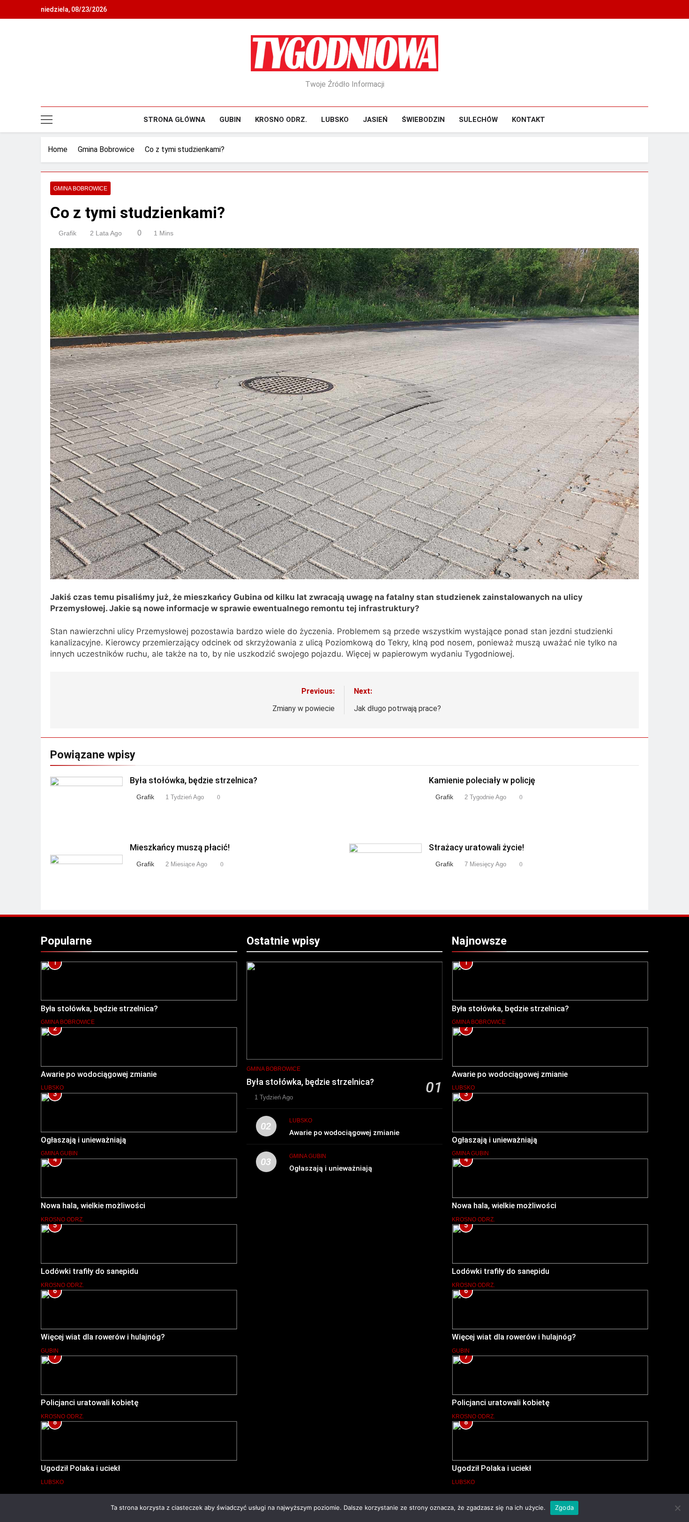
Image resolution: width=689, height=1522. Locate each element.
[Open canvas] (46, 119)
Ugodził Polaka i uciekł (80, 1468)
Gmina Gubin (59, 1153)
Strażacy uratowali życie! (476, 847)
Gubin (230, 119)
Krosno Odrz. (281, 119)
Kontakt (528, 119)
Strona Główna (174, 119)
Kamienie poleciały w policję (482, 780)
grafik (67, 233)
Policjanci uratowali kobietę (89, 1402)
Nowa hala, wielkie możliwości (93, 1205)
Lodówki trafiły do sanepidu (89, 1271)
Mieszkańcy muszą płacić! (180, 847)
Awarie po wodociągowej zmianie (99, 1074)
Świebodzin (423, 119)
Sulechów (478, 119)
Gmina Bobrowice (80, 188)
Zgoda (564, 1507)
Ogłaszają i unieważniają (83, 1140)
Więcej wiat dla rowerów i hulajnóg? (103, 1337)
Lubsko (335, 119)
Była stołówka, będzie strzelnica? (193, 780)
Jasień (375, 119)
